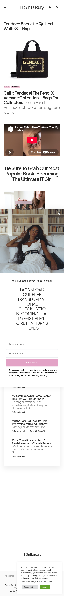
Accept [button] (45, 587)
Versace (15, 87)
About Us (9, 585)
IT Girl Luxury (32, 7)
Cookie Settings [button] (29, 587)
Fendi (6, 87)
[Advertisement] (32, 505)
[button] (5, 7)
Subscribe (32, 363)
